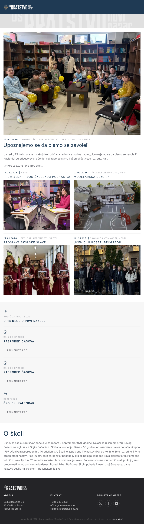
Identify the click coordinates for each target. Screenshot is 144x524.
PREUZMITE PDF (17, 350)
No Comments (81, 139)
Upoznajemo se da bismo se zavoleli (46, 145)
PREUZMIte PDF (17, 412)
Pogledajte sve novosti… (26, 166)
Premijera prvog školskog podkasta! (37, 177)
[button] (138, 7)
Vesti (65, 139)
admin (26, 139)
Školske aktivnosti (46, 139)
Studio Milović (118, 519)
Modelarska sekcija (92, 177)
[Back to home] (18, 7)
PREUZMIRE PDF (17, 381)
